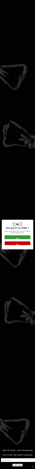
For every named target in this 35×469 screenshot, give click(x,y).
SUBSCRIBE (17, 465)
